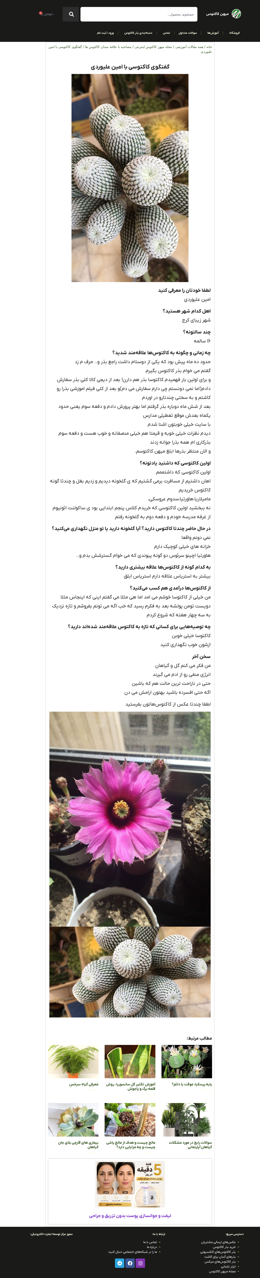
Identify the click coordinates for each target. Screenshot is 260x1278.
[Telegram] (119, 1263)
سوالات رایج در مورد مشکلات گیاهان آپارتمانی (190, 1145)
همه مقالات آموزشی (189, 47)
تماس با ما (150, 1242)
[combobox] (138, 14)
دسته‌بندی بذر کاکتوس (138, 33)
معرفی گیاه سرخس (84, 1084)
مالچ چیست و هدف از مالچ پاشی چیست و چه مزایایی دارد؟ (130, 1145)
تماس (166, 33)
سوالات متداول (188, 33)
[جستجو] (71, 14)
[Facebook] (130, 1263)
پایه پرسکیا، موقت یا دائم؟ (192, 1084)
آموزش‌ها (213, 33)
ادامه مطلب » (205, 1089)
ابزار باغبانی (228, 1267)
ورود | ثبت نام (105, 33)
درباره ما (152, 1247)
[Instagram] (140, 1263)
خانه (209, 47)
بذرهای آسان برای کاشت (220, 1257)
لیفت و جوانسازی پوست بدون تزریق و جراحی (130, 1216)
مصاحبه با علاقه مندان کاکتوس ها (108, 47)
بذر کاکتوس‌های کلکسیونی (218, 1252)
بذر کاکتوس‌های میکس (220, 1262)
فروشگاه (234, 33)
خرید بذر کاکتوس (224, 1247)
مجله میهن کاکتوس (222, 1271)
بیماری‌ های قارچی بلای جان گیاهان (78, 1145)
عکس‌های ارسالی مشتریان (218, 1242)
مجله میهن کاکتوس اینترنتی (153, 47)
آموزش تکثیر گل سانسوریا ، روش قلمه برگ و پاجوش (130, 1086)
